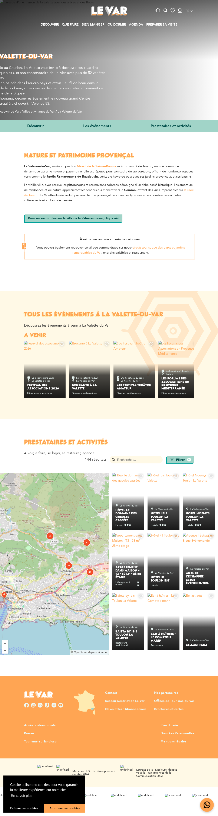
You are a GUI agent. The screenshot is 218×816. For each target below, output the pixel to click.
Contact (111, 692)
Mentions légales (173, 741)
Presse (29, 733)
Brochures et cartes (169, 709)
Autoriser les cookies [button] (64, 808)
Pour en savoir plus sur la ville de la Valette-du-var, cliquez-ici (73, 218)
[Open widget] (207, 805)
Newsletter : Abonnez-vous (125, 709)
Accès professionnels (40, 725)
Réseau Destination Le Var (125, 701)
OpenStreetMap (83, 652)
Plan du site (169, 725)
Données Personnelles (177, 733)
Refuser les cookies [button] (24, 808)
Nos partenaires (166, 692)
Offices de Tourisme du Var (174, 701)
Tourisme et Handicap (40, 741)
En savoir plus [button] (21, 795)
